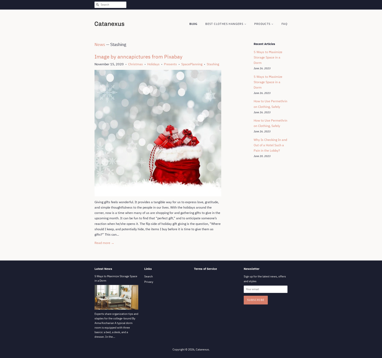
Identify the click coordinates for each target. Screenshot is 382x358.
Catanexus (202, 349)
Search (148, 276)
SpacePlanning (191, 64)
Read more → (104, 243)
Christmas (135, 64)
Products (262, 24)
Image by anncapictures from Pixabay (138, 56)
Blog (193, 24)
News (100, 44)
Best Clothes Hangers (224, 24)
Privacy (148, 282)
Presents (170, 64)
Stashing (213, 64)
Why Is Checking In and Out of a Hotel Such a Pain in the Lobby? (270, 145)
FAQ (284, 24)
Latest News (103, 269)
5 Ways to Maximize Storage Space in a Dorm (268, 57)
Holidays (153, 64)
